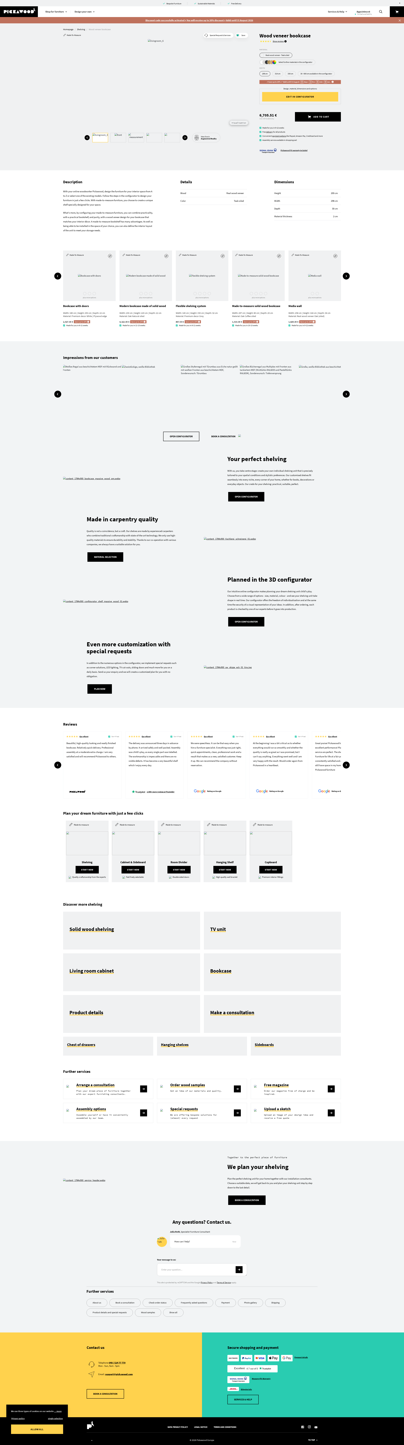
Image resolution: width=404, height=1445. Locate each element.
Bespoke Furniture (173, 3)
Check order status (157, 1302)
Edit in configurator (300, 96)
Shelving (81, 29)
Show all (173, 1312)
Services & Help (243, 1399)
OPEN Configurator (246, 496)
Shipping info (246, 1389)
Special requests (184, 1108)
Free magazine (276, 1084)
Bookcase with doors (76, 306)
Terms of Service (224, 1282)
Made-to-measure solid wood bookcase (256, 306)
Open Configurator (181, 436)
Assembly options (91, 1108)
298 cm (265, 73)
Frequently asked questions (194, 1302)
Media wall (295, 306)
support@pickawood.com (119, 1374)
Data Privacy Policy (178, 1427)
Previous (87, 137)
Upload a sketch (277, 1108)
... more (58, 1411)
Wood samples (148, 1312)
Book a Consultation (247, 1200)
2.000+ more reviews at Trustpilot (160, 792)
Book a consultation (223, 436)
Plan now (99, 688)
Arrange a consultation (95, 1084)
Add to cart (321, 116)
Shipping (275, 1302)
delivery (269, 132)
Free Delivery (236, 3)
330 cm (290, 73)
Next (184, 137)
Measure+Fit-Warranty (261, 1378)
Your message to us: (166, 1259)
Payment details (301, 1357)
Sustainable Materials (206, 3)
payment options (279, 136)
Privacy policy (18, 1418)
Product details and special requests (110, 1312)
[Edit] (110, 256)
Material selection (105, 556)
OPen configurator (246, 621)
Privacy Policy (207, 1282)
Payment (225, 1302)
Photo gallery (250, 1302)
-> (239, 1269)
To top (311, 1440)
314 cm (277, 73)
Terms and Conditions (225, 1427)
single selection (55, 1418)
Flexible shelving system (191, 306)
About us (97, 1302)
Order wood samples (187, 1084)
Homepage (68, 29)
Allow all (37, 1429)
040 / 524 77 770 (117, 1362)
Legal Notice (200, 1427)
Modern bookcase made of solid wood (142, 306)
